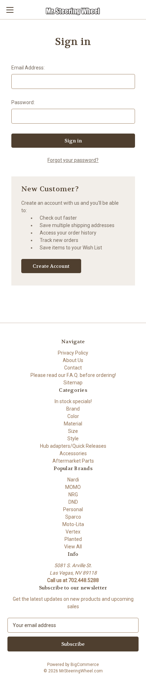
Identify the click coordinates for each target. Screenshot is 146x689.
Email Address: (28, 67)
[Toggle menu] (9, 9)
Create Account (51, 266)
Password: (23, 102)
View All (73, 546)
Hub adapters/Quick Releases (73, 446)
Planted (73, 539)
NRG (73, 494)
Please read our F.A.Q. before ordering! (73, 375)
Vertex (73, 532)
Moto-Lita (73, 524)
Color (73, 416)
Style (73, 438)
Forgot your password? (73, 160)
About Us (73, 360)
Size (73, 431)
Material (73, 424)
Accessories (73, 453)
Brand (73, 409)
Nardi (73, 479)
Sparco (73, 517)
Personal (73, 509)
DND (73, 502)
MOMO (73, 487)
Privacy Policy (73, 353)
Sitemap (73, 382)
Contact (73, 368)
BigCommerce (85, 664)
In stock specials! (73, 401)
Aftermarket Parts (73, 461)
